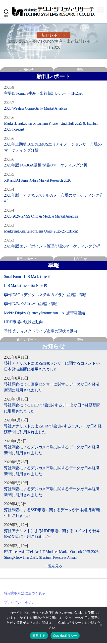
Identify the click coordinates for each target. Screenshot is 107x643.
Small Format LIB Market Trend (27, 276)
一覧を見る (53, 566)
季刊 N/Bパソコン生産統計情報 (30, 304)
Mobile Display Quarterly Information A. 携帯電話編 (44, 313)
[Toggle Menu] (101, 9)
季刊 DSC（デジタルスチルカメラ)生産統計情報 (45, 295)
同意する (39, 636)
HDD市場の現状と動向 (23, 322)
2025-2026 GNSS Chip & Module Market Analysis (41, 216)
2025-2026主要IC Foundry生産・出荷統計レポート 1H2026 (54, 44)
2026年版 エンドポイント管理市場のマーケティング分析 (52, 246)
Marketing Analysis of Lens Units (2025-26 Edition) (41, 231)
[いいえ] (100, 624)
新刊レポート (26, 259)
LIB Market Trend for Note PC (26, 285)
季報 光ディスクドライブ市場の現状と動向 (40, 331)
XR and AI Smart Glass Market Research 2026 (37, 180)
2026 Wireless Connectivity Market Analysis (35, 108)
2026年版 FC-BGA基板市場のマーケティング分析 (45, 165)
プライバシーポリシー (21, 602)
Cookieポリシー (65, 636)
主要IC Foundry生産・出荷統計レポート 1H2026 (43, 93)
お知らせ (27, 70)
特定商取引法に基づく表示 (24, 593)
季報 (80, 70)
